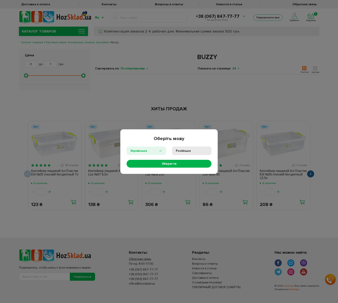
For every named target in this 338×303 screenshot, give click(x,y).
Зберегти (169, 164)
